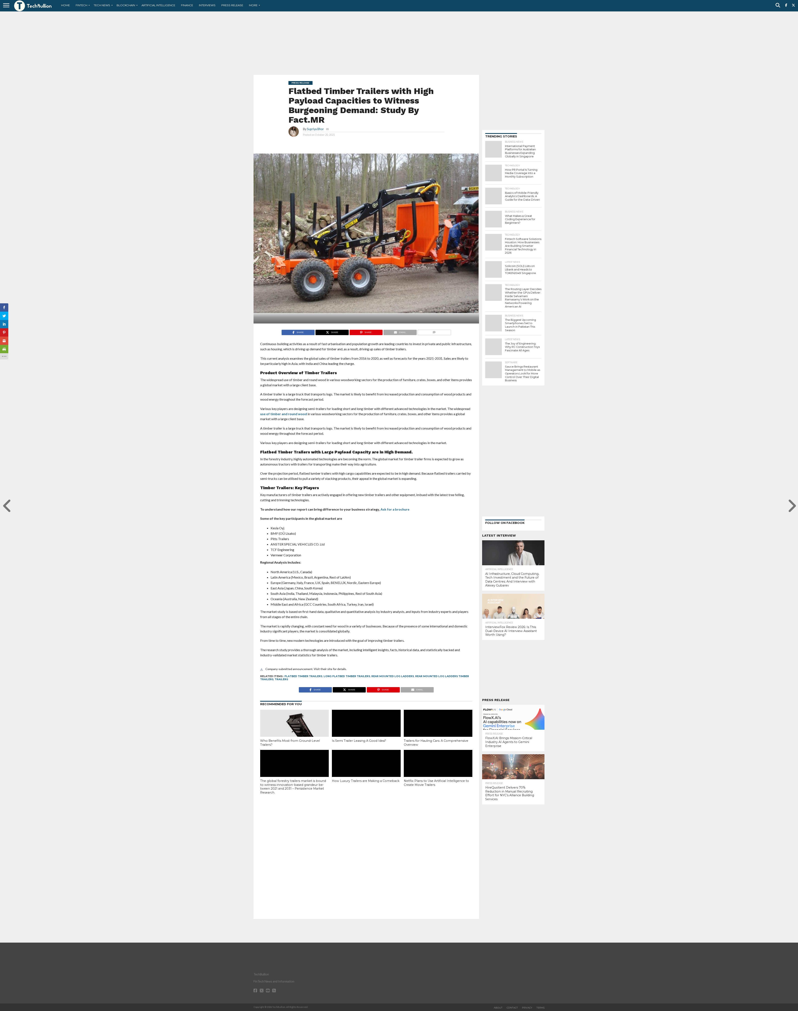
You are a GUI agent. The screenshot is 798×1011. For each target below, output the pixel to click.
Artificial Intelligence (158, 5)
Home (65, 5)
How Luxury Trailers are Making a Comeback (365, 781)
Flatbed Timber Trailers (303, 676)
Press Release (232, 5)
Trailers (281, 679)
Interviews (207, 5)
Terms (540, 1007)
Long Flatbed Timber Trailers (347, 676)
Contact (512, 1007)
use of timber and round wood (283, 414)
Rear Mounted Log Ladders (392, 676)
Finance (187, 5)
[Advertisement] (399, 43)
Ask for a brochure (395, 509)
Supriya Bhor (315, 129)
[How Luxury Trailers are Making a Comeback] (366, 770)
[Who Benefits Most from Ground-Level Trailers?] (294, 732)
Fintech (81, 5)
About (498, 1007)
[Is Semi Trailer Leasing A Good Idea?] (366, 730)
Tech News (102, 5)
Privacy (527, 1007)
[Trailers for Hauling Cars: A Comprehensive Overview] (438, 730)
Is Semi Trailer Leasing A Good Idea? (359, 741)
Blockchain (126, 5)
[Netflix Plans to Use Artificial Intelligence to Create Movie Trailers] (438, 770)
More (253, 5)
